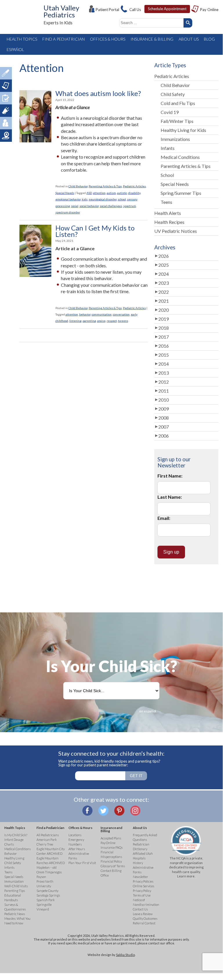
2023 (163, 283)
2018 (163, 328)
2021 (163, 301)
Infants (168, 148)
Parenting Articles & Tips (105, 186)
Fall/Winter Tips (177, 121)
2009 (163, 408)
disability (134, 193)
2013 (163, 372)
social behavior (89, 206)
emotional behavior (68, 199)
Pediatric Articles (134, 186)
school (122, 199)
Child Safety (173, 94)
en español (147, 711)
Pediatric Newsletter (6, 110)
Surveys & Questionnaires (6, 98)
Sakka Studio (125, 955)
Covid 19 (170, 112)
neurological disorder (103, 199)
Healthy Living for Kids (183, 130)
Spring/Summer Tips (181, 193)
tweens (123, 320)
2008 (163, 417)
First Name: (169, 475)
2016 (163, 346)
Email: (163, 518)
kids (85, 199)
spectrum (129, 206)
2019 (163, 319)
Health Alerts (167, 213)
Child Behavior (78, 186)
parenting (89, 320)
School (167, 175)
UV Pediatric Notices (175, 231)
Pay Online (209, 9)
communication (102, 314)
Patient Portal (107, 9)
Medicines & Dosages (6, 73)
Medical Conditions (180, 157)
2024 (163, 274)
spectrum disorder (67, 212)
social (74, 206)
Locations (6, 135)
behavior (84, 314)
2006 (163, 435)
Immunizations (175, 139)
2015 (163, 355)
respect (112, 320)
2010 (163, 399)
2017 (163, 337)
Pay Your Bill (6, 85)
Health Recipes (169, 222)
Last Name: (169, 497)
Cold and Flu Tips (178, 103)
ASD (89, 193)
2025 (163, 265)
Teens (166, 202)
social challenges (111, 206)
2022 (163, 292)
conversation (121, 314)
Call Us (135, 9)
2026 (163, 256)
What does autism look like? (98, 93)
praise (101, 320)
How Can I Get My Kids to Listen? (95, 231)
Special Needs (64, 193)
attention (99, 193)
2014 (163, 364)
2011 (163, 390)
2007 (163, 426)
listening (75, 320)
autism (111, 193)
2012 (163, 381)
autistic (122, 193)
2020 (163, 310)
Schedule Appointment (167, 8)
